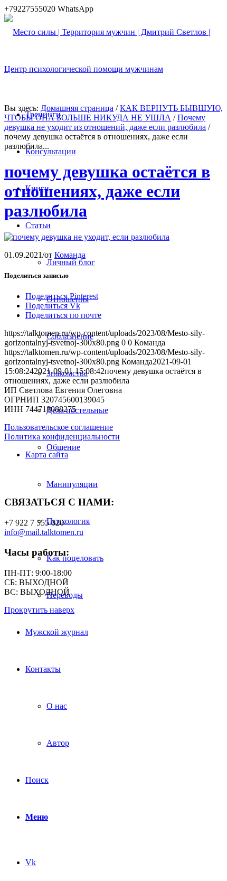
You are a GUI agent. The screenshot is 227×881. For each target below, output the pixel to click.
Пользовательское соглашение (58, 427)
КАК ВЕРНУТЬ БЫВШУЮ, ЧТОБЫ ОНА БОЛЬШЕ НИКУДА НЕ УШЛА (113, 113)
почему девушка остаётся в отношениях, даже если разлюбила (107, 191)
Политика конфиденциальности (62, 436)
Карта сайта (46, 454)
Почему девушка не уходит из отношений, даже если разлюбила (105, 122)
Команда (70, 254)
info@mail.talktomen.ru (43, 532)
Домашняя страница (77, 108)
